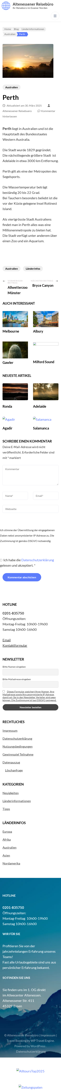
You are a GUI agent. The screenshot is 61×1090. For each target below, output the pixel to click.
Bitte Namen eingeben (14, 666)
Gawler (8, 362)
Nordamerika (11, 863)
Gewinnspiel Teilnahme (18, 754)
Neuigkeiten (11, 793)
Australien (11, 87)
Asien (6, 855)
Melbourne (11, 331)
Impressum (10, 730)
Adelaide (39, 406)
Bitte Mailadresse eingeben (17, 679)
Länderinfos (33, 268)
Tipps (6, 809)
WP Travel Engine (42, 1040)
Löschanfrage (14, 770)
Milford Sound (43, 362)
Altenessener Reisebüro (33, 4)
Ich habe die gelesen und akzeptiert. (27, 562)
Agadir (7, 428)
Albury (38, 331)
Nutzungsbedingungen (18, 746)
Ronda (7, 406)
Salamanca (41, 428)
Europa (7, 831)
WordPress (37, 1046)
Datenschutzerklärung (37, 560)
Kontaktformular (15, 645)
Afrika (7, 839)
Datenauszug (11, 762)
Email (7, 640)
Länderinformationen (17, 801)
